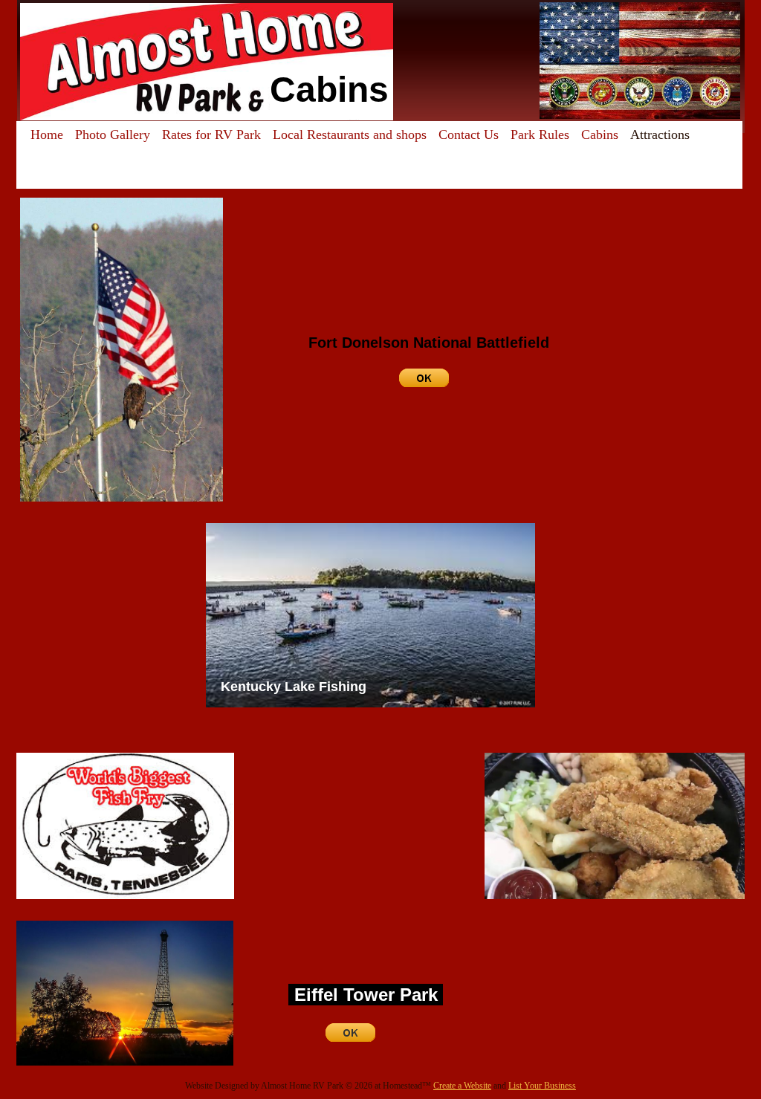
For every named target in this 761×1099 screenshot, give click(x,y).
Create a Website (462, 1085)
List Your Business (542, 1085)
